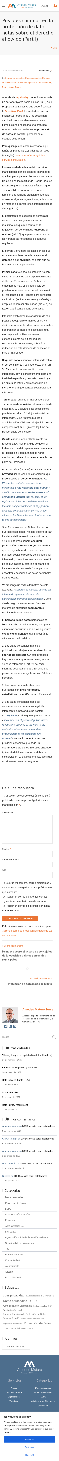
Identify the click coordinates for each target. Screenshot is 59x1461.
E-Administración (14, 1254)
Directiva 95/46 (44, 82)
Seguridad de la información (19, 1243)
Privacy (13, 1388)
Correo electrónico (11, 859)
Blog (54, 48)
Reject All (29, 1455)
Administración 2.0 (14, 1226)
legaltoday (22, 97)
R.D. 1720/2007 (13, 1277)
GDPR (6, 1296)
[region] (29, 1436)
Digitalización (14, 1397)
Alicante (9, 1272)
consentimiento (9, 1328)
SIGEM (23, 1318)
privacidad (17, 1295)
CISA (50, 1306)
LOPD (8, 1209)
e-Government (47, 1296)
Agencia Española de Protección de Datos (26, 1237)
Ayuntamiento (12, 1266)
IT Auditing (13, 1401)
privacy (30, 1328)
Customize (29, 1447)
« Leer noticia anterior (13, 946)
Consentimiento (13, 1260)
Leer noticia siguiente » (41, 978)
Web (4, 870)
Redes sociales (40, 1306)
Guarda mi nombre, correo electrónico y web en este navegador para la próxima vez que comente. (27, 888)
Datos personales (33, 78)
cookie (29, 1318)
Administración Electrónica (18, 1214)
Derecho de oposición (27, 82)
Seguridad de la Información (12, 1324)
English (45, 5)
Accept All (29, 1439)
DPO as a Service (14, 1392)
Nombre (6, 849)
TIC (7, 1249)
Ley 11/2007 (11, 1231)
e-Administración (33, 1296)
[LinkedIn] (10, 1026)
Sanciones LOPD (39, 1318)
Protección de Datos (11, 87)
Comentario (8, 812)
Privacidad (10, 1220)
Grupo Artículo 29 (11, 1318)
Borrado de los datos (14, 78)
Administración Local (12, 1310)
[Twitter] (5, 1026)
